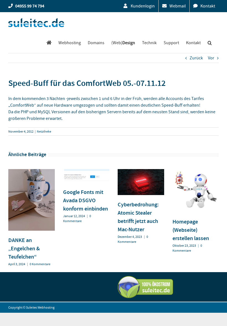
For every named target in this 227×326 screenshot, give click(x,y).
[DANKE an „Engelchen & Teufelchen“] (31, 172)
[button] (210, 43)
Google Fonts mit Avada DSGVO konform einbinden (85, 200)
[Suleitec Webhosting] (49, 43)
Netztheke (44, 131)
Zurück (196, 58)
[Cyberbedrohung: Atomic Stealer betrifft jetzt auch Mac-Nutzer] (141, 172)
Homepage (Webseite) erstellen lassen (190, 230)
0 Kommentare (40, 264)
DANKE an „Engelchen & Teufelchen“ (24, 248)
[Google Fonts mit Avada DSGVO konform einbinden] (86, 172)
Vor (211, 58)
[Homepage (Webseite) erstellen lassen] (195, 172)
